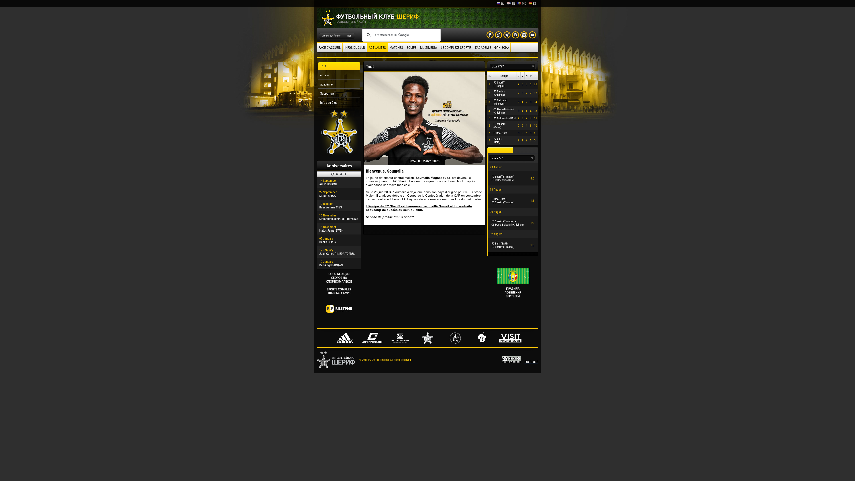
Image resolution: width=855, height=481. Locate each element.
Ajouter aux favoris (331, 35)
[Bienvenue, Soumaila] (424, 117)
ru (503, 3)
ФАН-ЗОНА (501, 48)
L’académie (483, 48)
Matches (396, 48)
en (513, 3)
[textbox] (510, 66)
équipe (411, 48)
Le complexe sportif (456, 48)
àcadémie (326, 84)
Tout (323, 66)
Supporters (327, 94)
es (534, 3)
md (524, 3)
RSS (349, 35)
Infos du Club (354, 48)
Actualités (377, 48)
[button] (533, 66)
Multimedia (428, 48)
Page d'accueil (330, 48)
